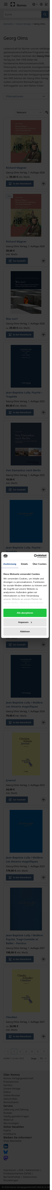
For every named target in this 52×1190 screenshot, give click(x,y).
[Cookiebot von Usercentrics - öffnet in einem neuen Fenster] (35, 556)
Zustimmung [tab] (9, 564)
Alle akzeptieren (25, 613)
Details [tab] (24, 564)
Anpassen (23, 622)
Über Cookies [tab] (40, 564)
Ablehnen (25, 631)
